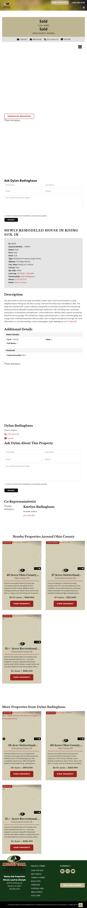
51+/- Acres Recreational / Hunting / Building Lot (22, 648)
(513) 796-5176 (20, 279)
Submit (11, 220)
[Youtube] (73, 871)
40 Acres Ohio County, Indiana (22, 575)
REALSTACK (31, 905)
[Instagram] (67, 871)
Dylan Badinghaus (27, 276)
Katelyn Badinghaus (39, 507)
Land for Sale (37, 870)
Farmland (35, 885)
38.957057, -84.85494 (25, 273)
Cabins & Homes (38, 877)
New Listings (36, 892)
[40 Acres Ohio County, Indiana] (21, 555)
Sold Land (35, 895)
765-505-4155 (14, 889)
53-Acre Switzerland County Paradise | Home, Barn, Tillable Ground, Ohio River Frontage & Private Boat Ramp (21, 745)
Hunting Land (37, 888)
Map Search (36, 874)
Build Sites (36, 881)
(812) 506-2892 (29, 515)
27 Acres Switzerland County (65, 575)
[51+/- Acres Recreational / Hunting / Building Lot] (21, 629)
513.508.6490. (71, 321)
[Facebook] (62, 871)
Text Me (10, 438)
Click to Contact (20, 282)
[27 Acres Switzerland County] (65, 555)
